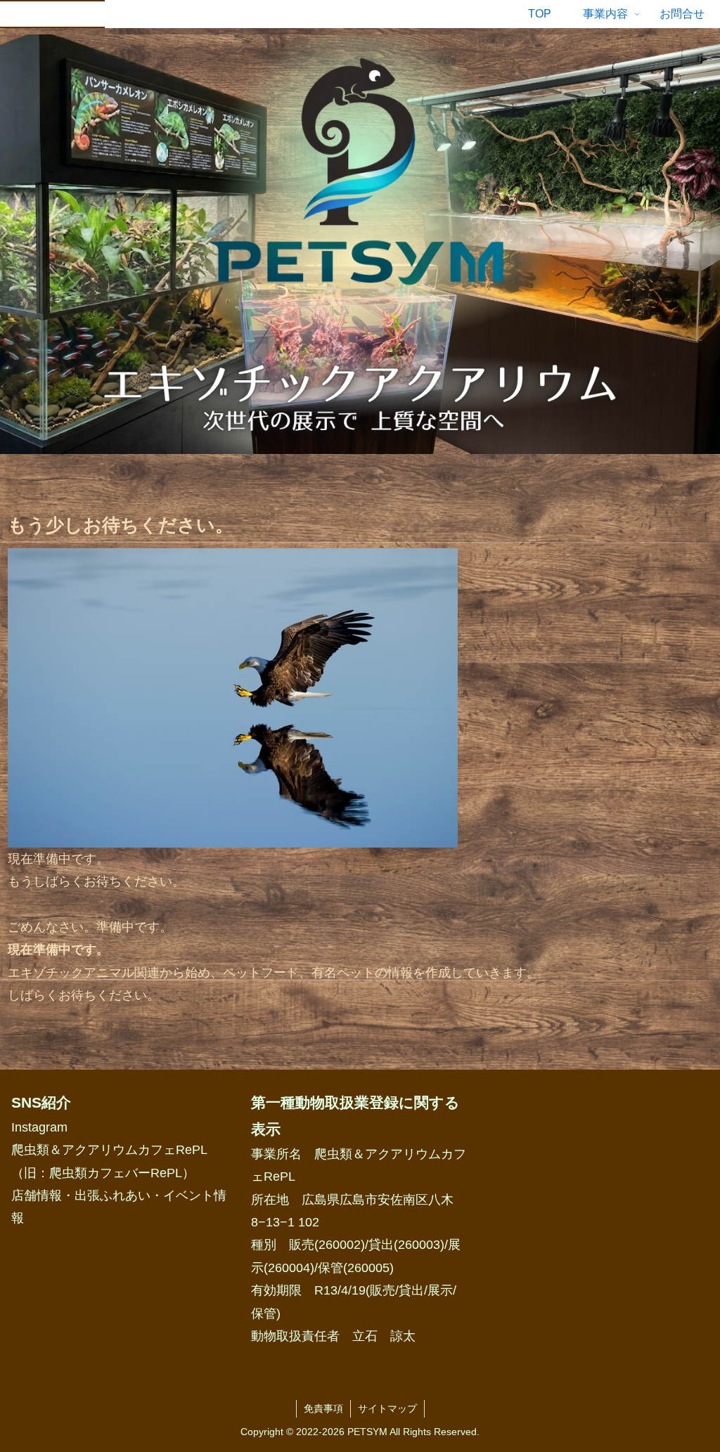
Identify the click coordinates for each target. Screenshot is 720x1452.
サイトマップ (387, 1408)
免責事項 (323, 1408)
